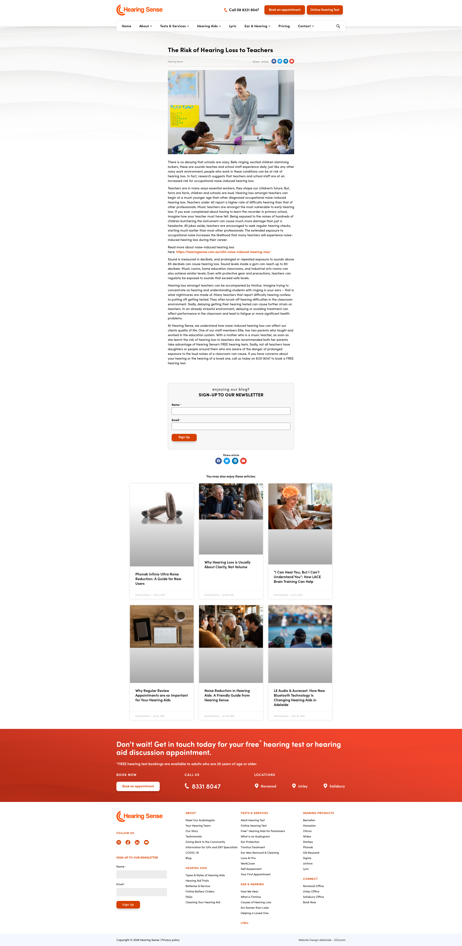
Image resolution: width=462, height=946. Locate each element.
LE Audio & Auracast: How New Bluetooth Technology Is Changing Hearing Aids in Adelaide (299, 697)
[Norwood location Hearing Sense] (265, 785)
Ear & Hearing (256, 25)
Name (176, 404)
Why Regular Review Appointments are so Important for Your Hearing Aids (161, 695)
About (144, 25)
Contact (304, 25)
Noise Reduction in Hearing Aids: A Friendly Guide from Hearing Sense (227, 695)
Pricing (284, 25)
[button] (338, 26)
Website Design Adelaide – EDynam (322, 940)
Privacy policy (170, 940)
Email (176, 419)
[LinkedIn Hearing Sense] (137, 842)
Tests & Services (173, 25)
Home (126, 25)
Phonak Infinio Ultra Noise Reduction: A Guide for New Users (158, 578)
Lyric (232, 25)
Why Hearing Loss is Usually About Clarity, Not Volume (227, 564)
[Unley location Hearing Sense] (300, 785)
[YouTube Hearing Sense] (146, 842)
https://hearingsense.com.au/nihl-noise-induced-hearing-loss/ (223, 251)
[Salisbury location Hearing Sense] (334, 785)
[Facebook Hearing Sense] (128, 842)
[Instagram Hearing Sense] (118, 842)
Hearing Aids (207, 25)
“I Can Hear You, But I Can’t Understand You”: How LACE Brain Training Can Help (297, 576)
